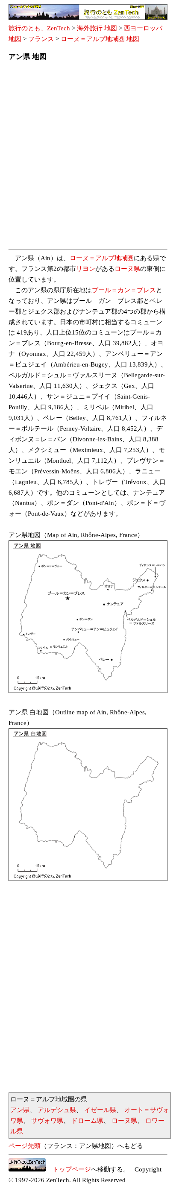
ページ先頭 (25, 1145)
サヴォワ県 (47, 1120)
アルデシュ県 (57, 1110)
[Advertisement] (88, 158)
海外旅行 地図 (97, 28)
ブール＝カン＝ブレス (124, 290)
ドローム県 (87, 1120)
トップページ (68, 1169)
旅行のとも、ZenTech (39, 28)
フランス (41, 38)
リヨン (85, 268)
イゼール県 (100, 1110)
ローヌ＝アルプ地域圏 (102, 258)
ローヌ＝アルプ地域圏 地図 (100, 38)
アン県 (19, 1110)
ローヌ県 (127, 268)
